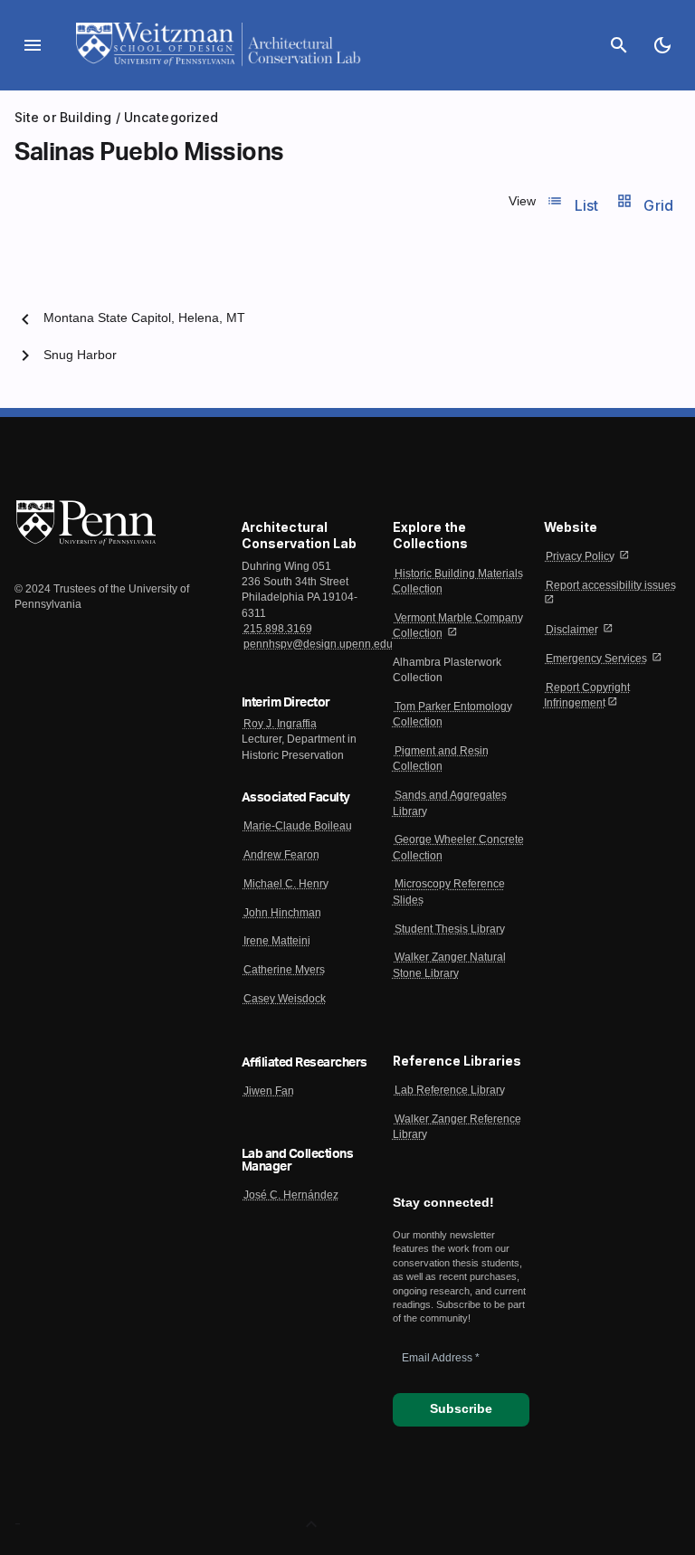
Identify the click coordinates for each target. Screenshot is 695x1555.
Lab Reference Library (450, 1090)
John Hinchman (282, 912)
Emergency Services (596, 658)
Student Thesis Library (450, 929)
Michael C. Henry (285, 883)
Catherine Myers (284, 969)
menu (32, 45)
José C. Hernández (290, 1195)
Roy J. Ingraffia (280, 723)
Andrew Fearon (281, 854)
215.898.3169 (277, 628)
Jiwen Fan (268, 1091)
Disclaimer (572, 629)
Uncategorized (171, 117)
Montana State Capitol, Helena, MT (144, 318)
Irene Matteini (276, 940)
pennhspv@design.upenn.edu (318, 644)
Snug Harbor (80, 355)
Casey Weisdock (284, 998)
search (619, 45)
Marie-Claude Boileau (297, 825)
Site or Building (63, 117)
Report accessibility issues (611, 585)
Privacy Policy (580, 556)
